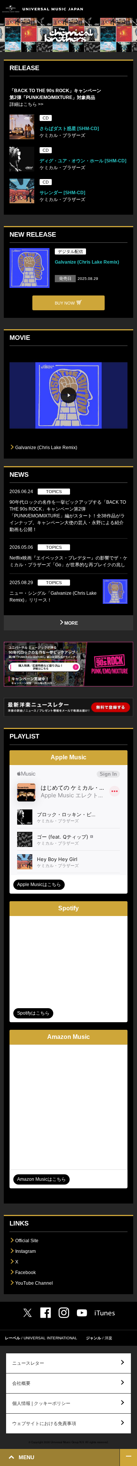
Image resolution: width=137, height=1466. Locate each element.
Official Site (26, 1240)
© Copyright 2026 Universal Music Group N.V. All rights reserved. (68, 1442)
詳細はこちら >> (26, 104)
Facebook (25, 1272)
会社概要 (21, 1383)
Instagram (25, 1251)
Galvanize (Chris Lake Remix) (87, 262)
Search (111, 9)
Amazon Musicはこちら (41, 1179)
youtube (82, 1313)
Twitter (27, 1313)
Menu (128, 9)
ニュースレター (28, 1363)
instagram (64, 1312)
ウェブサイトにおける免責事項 (44, 1423)
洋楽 (108, 1338)
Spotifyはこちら (33, 1013)
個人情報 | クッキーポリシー (41, 1403)
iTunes (105, 1312)
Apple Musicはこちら (39, 884)
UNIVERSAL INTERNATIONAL (50, 1338)
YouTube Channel (34, 1283)
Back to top (128, 1457)
